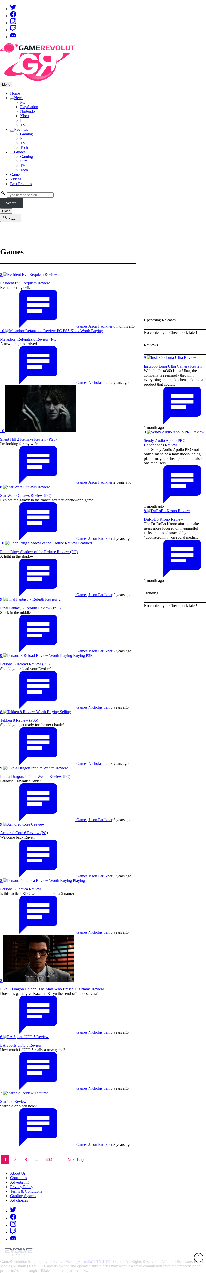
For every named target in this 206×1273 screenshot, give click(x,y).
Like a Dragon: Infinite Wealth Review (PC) (35, 776)
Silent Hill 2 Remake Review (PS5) (28, 439)
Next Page (78, 1159)
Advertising (19, 1182)
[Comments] (38, 326)
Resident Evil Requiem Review (25, 283)
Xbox (24, 116)
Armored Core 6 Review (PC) (24, 833)
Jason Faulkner (100, 326)
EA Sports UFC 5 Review (21, 1045)
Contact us (18, 1178)
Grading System (23, 1196)
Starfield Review (13, 1101)
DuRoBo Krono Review (163, 519)
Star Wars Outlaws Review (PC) (26, 495)
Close (6, 211)
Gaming (26, 134)
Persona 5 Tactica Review (20, 889)
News (18, 98)
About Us (18, 1173)
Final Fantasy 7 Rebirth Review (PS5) (30, 608)
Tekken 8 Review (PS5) (19, 720)
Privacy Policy (21, 1187)
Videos (15, 179)
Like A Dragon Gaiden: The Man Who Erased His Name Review (52, 989)
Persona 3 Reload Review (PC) (25, 664)
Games (15, 174)
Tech (24, 147)
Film (23, 120)
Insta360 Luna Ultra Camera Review (173, 366)
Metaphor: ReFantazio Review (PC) (28, 339)
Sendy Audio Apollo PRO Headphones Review (165, 442)
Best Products (21, 183)
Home (15, 93)
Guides (19, 152)
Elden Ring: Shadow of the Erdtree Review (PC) (39, 552)
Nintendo (27, 111)
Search (11, 203)
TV (23, 125)
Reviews (21, 129)
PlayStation (29, 107)
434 (49, 1159)
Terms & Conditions (26, 1191)
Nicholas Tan (99, 382)
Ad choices (19, 1200)
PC (22, 102)
